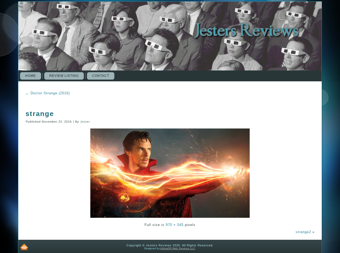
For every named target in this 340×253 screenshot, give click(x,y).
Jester (85, 121)
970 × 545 (175, 225)
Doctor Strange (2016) (48, 93)
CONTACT (100, 76)
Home (30, 76)
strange (40, 114)
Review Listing (64, 76)
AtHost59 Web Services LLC (177, 248)
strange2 (303, 232)
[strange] (170, 218)
